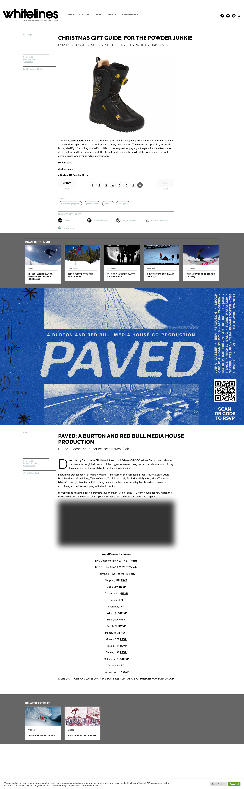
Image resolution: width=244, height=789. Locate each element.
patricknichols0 (29, 466)
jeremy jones (92, 204)
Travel (98, 14)
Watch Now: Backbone (82, 723)
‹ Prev (67, 182)
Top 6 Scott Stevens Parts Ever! (82, 263)
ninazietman (28, 62)
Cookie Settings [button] (218, 784)
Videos (26, 432)
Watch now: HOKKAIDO (43, 723)
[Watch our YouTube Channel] (228, 16)
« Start (66, 188)
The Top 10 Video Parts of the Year (122, 263)
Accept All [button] (234, 784)
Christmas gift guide (70, 204)
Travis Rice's (76, 140)
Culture (84, 14)
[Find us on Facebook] (222, 16)
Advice (112, 14)
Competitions (129, 14)
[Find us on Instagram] (234, 16)
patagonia (123, 204)
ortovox (108, 204)
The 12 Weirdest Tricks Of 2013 (201, 263)
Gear (71, 14)
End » (165, 188)
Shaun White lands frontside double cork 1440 (43, 264)
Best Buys (27, 34)
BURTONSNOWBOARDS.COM (157, 678)
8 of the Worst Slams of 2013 (161, 263)
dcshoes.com (65, 169)
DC (97, 140)
